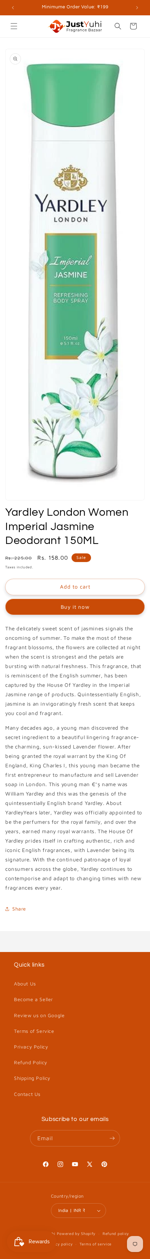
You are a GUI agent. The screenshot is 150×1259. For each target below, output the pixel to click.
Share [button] (19, 909)
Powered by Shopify (76, 1233)
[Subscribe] (112, 1138)
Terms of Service (34, 1031)
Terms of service (96, 1244)
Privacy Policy (31, 1047)
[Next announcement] (137, 7)
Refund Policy (30, 1062)
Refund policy (116, 1233)
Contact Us (27, 1094)
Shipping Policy (32, 1078)
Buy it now (75, 607)
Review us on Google (39, 1015)
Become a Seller (33, 999)
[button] (14, 26)
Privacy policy (59, 1244)
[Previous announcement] (13, 7)
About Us (25, 984)
